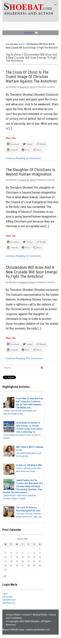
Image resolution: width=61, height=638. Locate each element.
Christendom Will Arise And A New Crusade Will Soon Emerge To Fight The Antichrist (31, 272)
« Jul (4, 576)
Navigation (29, 32)
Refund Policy (40, 614)
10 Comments (33, 158)
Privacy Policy (13, 614)
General (51, 87)
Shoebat (12, 87)
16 (40, 557)
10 (5, 557)
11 (11, 557)
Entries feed (7, 597)
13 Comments (33, 256)
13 (23, 557)
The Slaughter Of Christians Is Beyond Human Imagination (30, 172)
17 (5, 561)
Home (22, 44)
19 (17, 561)
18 (11, 561)
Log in (5, 594)
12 (17, 557)
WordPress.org (8, 603)
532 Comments (34, 358)
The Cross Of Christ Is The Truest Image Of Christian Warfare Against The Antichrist (31, 77)
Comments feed (8, 600)
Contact (26, 614)
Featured (41, 87)
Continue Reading (15, 158)
